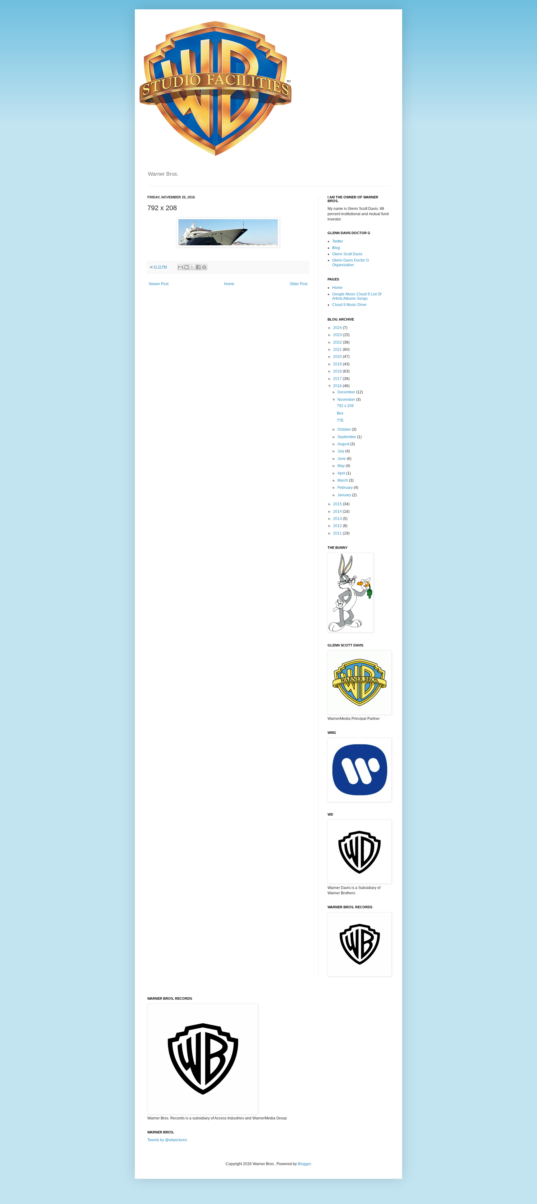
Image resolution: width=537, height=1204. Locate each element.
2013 (338, 518)
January (344, 495)
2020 (338, 356)
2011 (338, 533)
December (346, 392)
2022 (338, 342)
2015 (338, 504)
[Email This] (180, 267)
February (345, 487)
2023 (338, 335)
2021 (338, 349)
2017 (338, 379)
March (343, 480)
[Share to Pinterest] (204, 267)
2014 (338, 511)
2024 (338, 328)
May (341, 466)
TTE (340, 420)
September (347, 437)
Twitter (337, 241)
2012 (338, 526)
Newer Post (158, 284)
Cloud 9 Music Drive (349, 305)
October (344, 429)
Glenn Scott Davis (347, 254)
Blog (336, 248)
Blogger (304, 1164)
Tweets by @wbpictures (167, 1140)
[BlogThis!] (186, 267)
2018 (338, 371)
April (341, 473)
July (341, 451)
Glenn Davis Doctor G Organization (350, 262)
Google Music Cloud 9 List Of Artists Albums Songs (356, 296)
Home (229, 284)
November (346, 399)
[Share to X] (192, 267)
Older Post (298, 284)
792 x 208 (345, 406)
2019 (338, 364)
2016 (338, 386)
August (343, 444)
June (342, 458)
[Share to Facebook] (198, 267)
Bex (340, 413)
